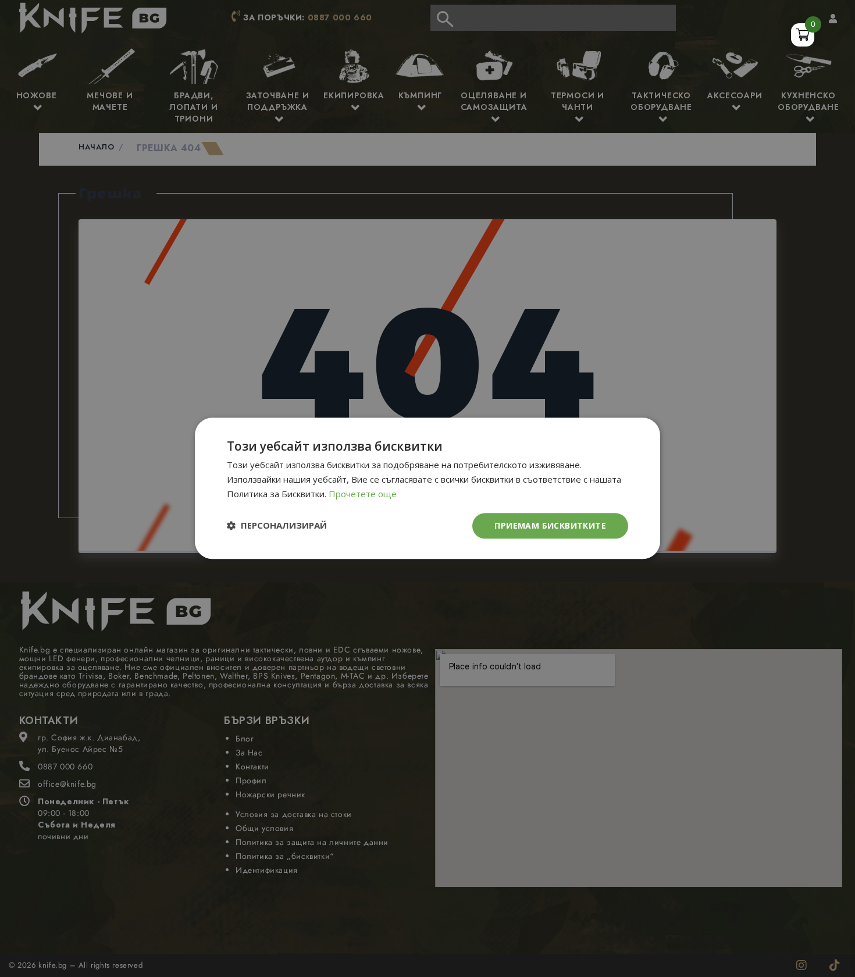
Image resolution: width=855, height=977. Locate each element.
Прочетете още (363, 494)
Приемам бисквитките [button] (550, 525)
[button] (277, 526)
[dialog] (427, 488)
